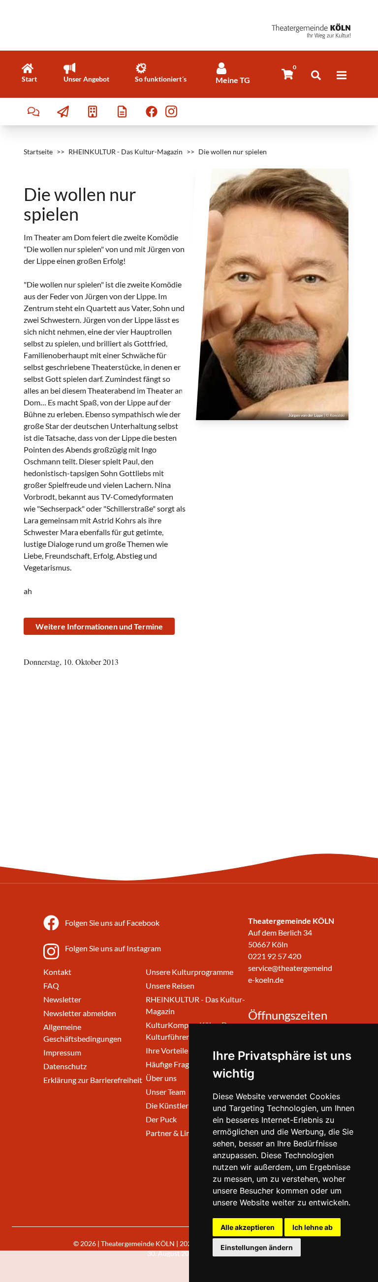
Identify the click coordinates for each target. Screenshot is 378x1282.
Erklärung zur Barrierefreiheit (92, 1079)
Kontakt (57, 971)
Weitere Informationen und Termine (99, 626)
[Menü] (341, 75)
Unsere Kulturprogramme (189, 971)
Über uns (161, 1078)
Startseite (38, 151)
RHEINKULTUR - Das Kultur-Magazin (125, 151)
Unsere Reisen (170, 985)
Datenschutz (65, 1066)
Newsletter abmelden (79, 1013)
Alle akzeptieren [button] (247, 1227)
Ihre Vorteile (167, 1050)
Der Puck (161, 1119)
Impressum (62, 1052)
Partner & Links (172, 1133)
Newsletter (62, 999)
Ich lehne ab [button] (312, 1227)
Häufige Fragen (171, 1064)
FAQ (51, 985)
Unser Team (166, 1091)
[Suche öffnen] (316, 75)
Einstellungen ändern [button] (256, 1247)
